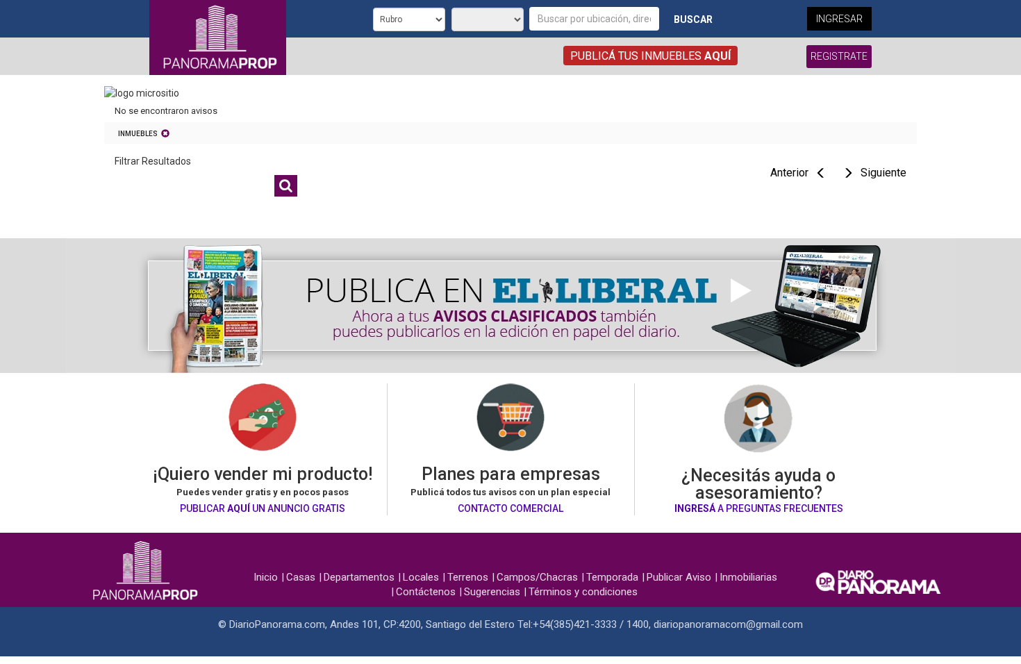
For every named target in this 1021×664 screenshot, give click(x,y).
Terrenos (467, 577)
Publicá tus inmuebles (650, 56)
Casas (300, 577)
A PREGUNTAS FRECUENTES (758, 508)
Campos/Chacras (537, 577)
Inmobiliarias (748, 577)
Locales (421, 577)
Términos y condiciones (583, 592)
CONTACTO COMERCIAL (510, 508)
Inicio (266, 577)
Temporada (612, 577)
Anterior (789, 172)
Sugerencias (492, 592)
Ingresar (839, 18)
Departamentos (359, 577)
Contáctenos (426, 592)
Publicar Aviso (679, 577)
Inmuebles (138, 134)
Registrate (839, 56)
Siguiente (883, 172)
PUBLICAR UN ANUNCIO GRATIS (262, 508)
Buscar (693, 19)
